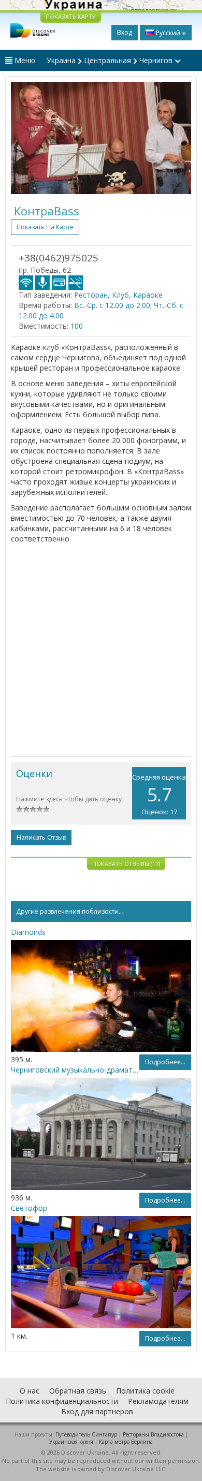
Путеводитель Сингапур (86, 1434)
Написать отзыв (41, 837)
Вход (124, 32)
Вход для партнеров (97, 1411)
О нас (29, 1391)
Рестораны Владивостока (153, 1434)
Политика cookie (145, 1391)
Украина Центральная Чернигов (111, 60)
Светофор (29, 1208)
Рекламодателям (158, 1401)
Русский (168, 32)
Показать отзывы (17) (126, 864)
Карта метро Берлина (126, 1441)
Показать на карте (45, 227)
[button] (24, 138)
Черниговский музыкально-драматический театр (75, 1070)
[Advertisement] (101, 650)
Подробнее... (165, 1062)
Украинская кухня (71, 1441)
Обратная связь (77, 1391)
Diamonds (28, 932)
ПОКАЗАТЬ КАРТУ (71, 16)
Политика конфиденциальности (62, 1401)
